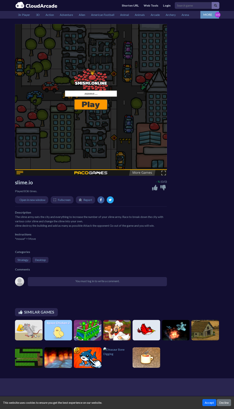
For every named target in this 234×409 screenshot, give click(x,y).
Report (87, 199)
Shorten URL (130, 5)
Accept (209, 402)
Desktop (40, 260)
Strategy (23, 260)
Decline (224, 402)
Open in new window (32, 199)
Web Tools (151, 5)
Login (167, 5)
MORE (207, 14)
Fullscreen (64, 199)
